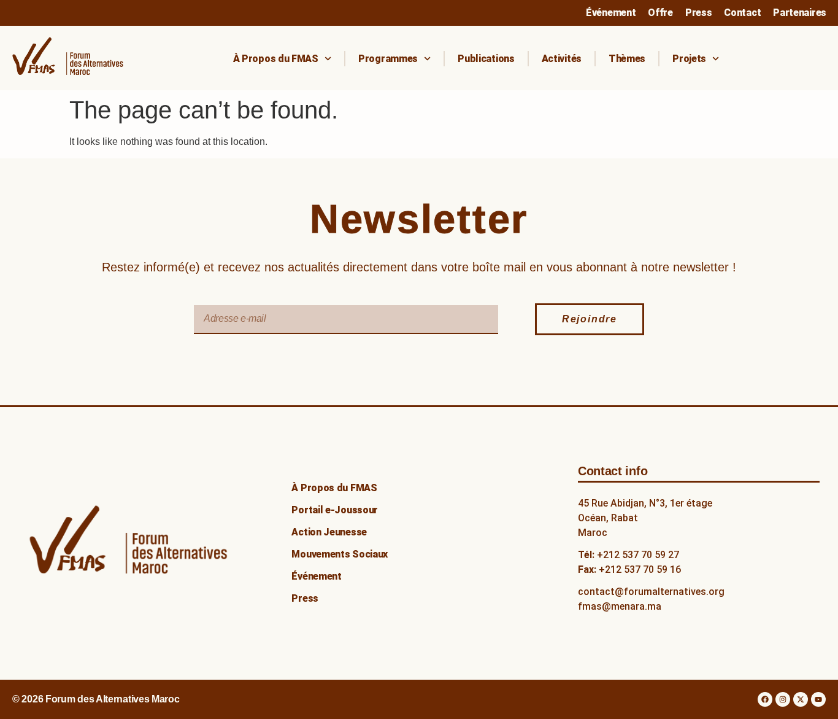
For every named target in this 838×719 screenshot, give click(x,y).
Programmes (388, 58)
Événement (611, 12)
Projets (689, 58)
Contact (742, 12)
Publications (486, 58)
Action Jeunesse (329, 532)
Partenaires (799, 12)
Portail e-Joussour (334, 510)
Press (698, 12)
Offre (660, 12)
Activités (562, 58)
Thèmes (627, 58)
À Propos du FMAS (275, 58)
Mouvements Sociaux (339, 554)
